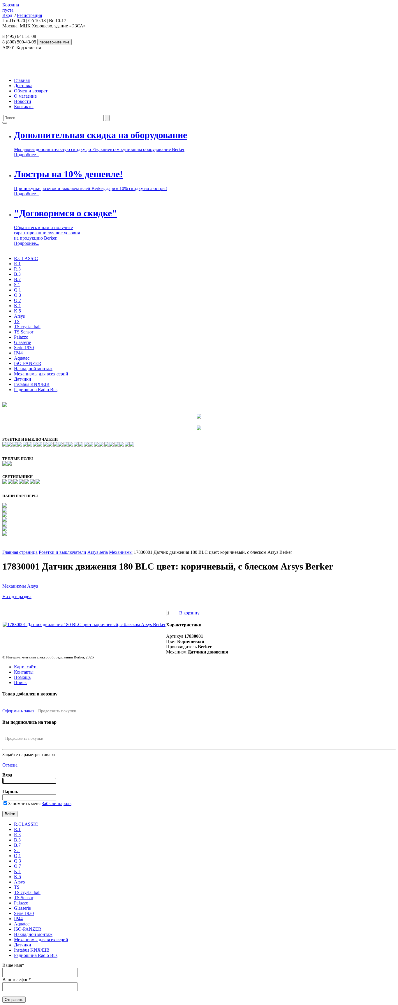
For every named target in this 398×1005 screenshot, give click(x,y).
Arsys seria (97, 552)
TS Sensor (23, 331)
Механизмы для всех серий (41, 373)
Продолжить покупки (57, 711)
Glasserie (22, 342)
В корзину (189, 612)
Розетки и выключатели (62, 552)
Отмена (9, 764)
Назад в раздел (16, 596)
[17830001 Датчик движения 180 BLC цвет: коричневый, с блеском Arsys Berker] (84, 624)
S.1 (17, 284)
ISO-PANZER (27, 363)
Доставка (23, 85)
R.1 (17, 263)
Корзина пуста (10, 7)
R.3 (17, 268)
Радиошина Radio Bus (35, 389)
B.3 (17, 274)
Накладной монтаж (33, 368)
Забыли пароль (56, 803)
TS (17, 321)
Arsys (19, 316)
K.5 (17, 310)
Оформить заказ (18, 710)
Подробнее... (26, 154)
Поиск (20, 682)
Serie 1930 (24, 347)
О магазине (25, 96)
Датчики (22, 379)
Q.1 (17, 289)
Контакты (24, 106)
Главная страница (20, 552)
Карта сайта (26, 666)
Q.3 (17, 295)
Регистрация (29, 15)
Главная (22, 80)
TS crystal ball (27, 326)
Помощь (22, 677)
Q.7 (17, 300)
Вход (7, 15)
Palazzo (21, 337)
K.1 (17, 305)
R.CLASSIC (26, 258)
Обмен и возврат (30, 90)
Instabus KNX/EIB (32, 384)
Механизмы (121, 552)
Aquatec (21, 358)
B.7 (17, 279)
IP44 (18, 352)
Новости (22, 101)
